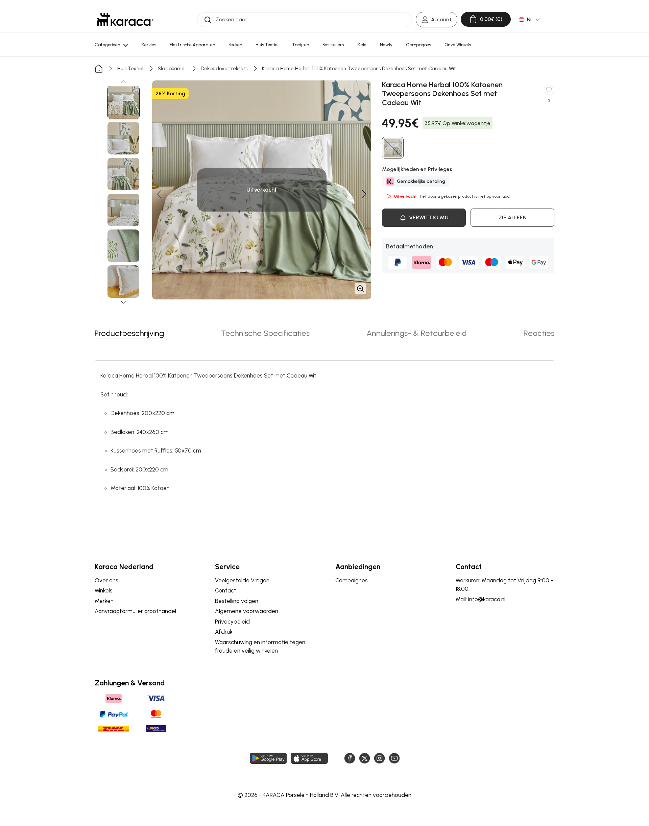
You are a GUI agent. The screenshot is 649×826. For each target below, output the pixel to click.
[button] (123, 81)
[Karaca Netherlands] (125, 19)
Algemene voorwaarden (246, 611)
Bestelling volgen (236, 601)
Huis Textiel (130, 69)
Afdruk (224, 631)
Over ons (106, 580)
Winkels (104, 590)
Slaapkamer (172, 69)
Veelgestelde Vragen (242, 580)
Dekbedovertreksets (224, 69)
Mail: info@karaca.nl (480, 599)
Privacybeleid (232, 621)
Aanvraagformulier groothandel (135, 611)
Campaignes (351, 580)
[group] (123, 102)
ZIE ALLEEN (512, 217)
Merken (104, 601)
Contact (225, 590)
